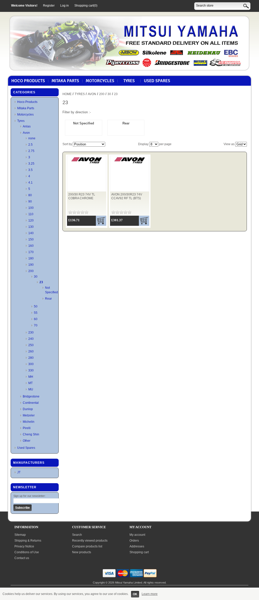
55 (35, 313)
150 (31, 239)
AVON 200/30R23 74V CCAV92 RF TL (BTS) (126, 196)
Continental (31, 403)
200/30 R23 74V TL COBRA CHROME (81, 196)
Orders (134, 540)
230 (31, 332)
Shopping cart (139, 552)
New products (81, 552)
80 (30, 195)
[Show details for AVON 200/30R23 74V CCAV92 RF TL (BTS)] (130, 163)
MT (30, 383)
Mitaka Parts (65, 80)
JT (18, 472)
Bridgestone (31, 396)
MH (30, 377)
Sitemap (20, 535)
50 (35, 306)
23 (41, 282)
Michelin (28, 422)
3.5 (30, 170)
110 (30, 214)
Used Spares (157, 80)
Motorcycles (100, 80)
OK (135, 594)
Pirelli (27, 428)
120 (31, 220)
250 (31, 345)
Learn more (150, 594)
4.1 (30, 182)
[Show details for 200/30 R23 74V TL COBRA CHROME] (87, 163)
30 (35, 276)
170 (31, 252)
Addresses (137, 546)
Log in (64, 5)
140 (31, 233)
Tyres (129, 80)
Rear (48, 298)
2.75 (31, 151)
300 (31, 364)
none (31, 138)
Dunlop (28, 409)
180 (31, 258)
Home (67, 94)
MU (30, 389)
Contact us (21, 558)
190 (31, 264)
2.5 (30, 144)
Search (77, 535)
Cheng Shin (31, 434)
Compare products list (87, 546)
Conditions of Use (26, 552)
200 (31, 271)
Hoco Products (28, 80)
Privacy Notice (24, 546)
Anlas (27, 126)
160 (31, 246)
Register (49, 5)
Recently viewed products (89, 540)
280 (31, 358)
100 (31, 208)
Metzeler (29, 415)
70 (35, 325)
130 (31, 227)
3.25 (31, 163)
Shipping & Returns (27, 540)
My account (137, 535)
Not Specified (83, 123)
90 (30, 201)
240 (31, 339)
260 (31, 351)
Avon (26, 133)
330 (31, 370)
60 (35, 319)
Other (26, 440)
